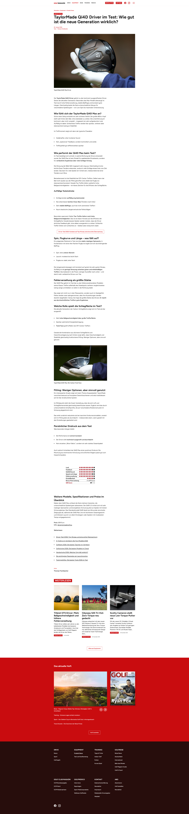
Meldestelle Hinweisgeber (102, 793)
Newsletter (109, 3)
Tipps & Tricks (98, 753)
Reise (81, 3)
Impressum (97, 789)
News (55, 753)
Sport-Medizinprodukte (81, 789)
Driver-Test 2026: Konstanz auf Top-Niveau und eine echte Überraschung (80, 232)
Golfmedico (79, 779)
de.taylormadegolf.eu (65, 525)
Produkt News (70, 10)
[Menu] (133, 3)
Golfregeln (57, 760)
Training (87, 3)
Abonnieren (118, 783)
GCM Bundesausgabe (60, 783)
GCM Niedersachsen (60, 789)
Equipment (75, 3)
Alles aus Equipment (94, 648)
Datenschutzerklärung (101, 783)
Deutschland (118, 756)
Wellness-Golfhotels (80, 793)
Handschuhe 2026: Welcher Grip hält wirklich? (72, 552)
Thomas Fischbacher (62, 29)
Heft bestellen (94, 732)
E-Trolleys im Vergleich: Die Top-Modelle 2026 (72, 541)
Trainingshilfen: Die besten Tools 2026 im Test (72, 560)
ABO (116, 779)
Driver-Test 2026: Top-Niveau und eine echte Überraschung (76, 537)
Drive (69, 3)
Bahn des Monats (120, 763)
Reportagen (77, 786)
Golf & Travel (118, 770)
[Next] (105, 709)
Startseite (56, 10)
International (118, 760)
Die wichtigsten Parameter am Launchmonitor (72, 556)
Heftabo (119, 3)
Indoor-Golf (98, 756)
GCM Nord (57, 786)
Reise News (118, 753)
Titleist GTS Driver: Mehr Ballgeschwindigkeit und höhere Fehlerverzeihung (66, 617)
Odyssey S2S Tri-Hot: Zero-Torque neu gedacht (93, 616)
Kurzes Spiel (98, 763)
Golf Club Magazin (62, 779)
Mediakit (97, 796)
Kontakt (98, 779)
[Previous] (101, 709)
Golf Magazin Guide (121, 767)
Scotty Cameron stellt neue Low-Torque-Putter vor (122, 616)
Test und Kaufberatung (81, 756)
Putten (96, 760)
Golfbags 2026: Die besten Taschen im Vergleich (73, 545)
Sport (55, 756)
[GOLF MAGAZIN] (59, 3)
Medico (93, 3)
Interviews (77, 783)
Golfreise (119, 750)
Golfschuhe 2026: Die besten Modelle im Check (72, 548)
